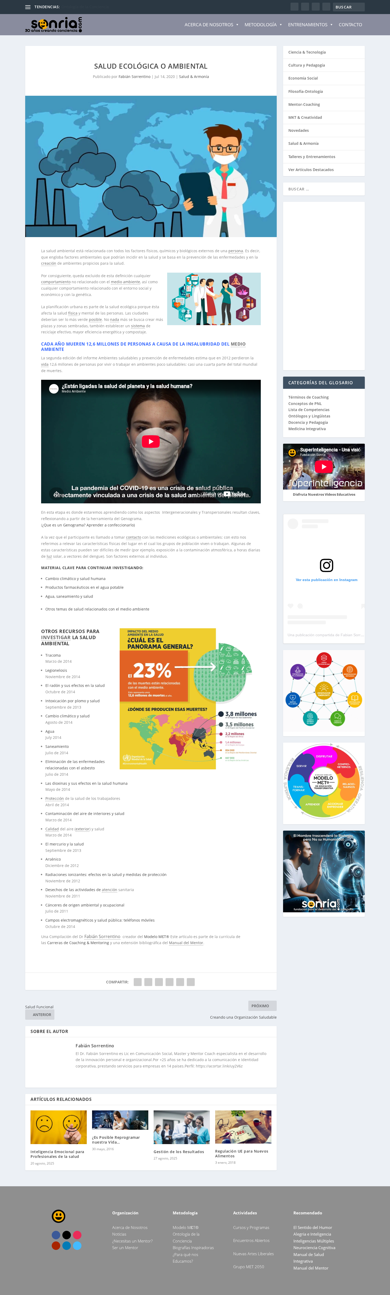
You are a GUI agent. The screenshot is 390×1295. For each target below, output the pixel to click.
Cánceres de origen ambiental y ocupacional (84, 905)
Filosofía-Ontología (305, 91)
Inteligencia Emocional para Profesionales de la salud (57, 1154)
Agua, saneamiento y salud (69, 596)
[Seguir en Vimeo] (77, 1245)
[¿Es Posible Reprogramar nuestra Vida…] (120, 1120)
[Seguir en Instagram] (77, 1235)
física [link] (72, 313)
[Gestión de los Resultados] (182, 1127)
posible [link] (95, 319)
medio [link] (238, 344)
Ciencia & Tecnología (307, 52)
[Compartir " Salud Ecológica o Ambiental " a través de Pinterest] (159, 982)
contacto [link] (133, 537)
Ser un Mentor (125, 1247)
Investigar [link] (56, 637)
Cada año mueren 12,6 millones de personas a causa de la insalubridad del (136, 344)
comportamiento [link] (56, 281)
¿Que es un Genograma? (63, 524)
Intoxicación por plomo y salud (72, 700)
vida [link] (45, 364)
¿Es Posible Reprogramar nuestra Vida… (116, 1140)
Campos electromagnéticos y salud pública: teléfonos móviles (100, 920)
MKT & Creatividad (305, 117)
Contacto (350, 24)
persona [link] (235, 250)
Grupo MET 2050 (248, 1266)
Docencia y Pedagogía (308, 422)
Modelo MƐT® (156, 936)
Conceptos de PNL (305, 403)
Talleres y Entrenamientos (311, 156)
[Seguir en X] (66, 1235)
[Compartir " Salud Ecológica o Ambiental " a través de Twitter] (148, 982)
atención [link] (109, 889)
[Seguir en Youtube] (56, 1245)
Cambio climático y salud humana (75, 578)
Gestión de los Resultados (179, 1151)
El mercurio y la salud (64, 844)
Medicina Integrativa (307, 428)
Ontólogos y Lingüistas (309, 415)
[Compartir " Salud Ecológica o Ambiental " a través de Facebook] (137, 982)
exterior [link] (82, 828)
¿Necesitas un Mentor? (132, 1241)
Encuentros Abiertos (251, 1240)
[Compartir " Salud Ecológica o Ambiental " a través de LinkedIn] (169, 982)
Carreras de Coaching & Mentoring (78, 942)
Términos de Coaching (308, 397)
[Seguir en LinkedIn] (66, 1245)
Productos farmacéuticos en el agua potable (84, 587)
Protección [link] (54, 798)
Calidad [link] (52, 828)
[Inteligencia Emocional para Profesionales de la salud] (59, 1127)
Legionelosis (56, 670)
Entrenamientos (307, 24)
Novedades (298, 130)
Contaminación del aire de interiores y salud (84, 813)
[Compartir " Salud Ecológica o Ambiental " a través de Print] (190, 982)
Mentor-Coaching (304, 104)
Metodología (261, 24)
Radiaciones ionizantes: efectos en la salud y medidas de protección (106, 874)
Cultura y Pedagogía (306, 65)
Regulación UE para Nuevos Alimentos (241, 1153)
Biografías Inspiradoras (193, 1247)
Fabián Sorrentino (134, 76)
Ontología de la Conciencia (85, 6)
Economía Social (303, 78)
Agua (49, 731)
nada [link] (114, 319)
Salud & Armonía (194, 76)
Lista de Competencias (309, 409)
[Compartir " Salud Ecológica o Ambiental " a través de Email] (180, 982)
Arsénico (53, 859)
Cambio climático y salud (67, 715)
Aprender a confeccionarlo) (110, 524)
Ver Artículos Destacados (311, 169)
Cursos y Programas (251, 1227)
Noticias (119, 1234)
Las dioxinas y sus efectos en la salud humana (86, 783)
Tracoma (53, 655)
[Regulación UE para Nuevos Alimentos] (243, 1127)
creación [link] (48, 263)
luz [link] (49, 556)
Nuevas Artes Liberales (253, 1253)
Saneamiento (57, 746)
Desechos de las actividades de (73, 889)
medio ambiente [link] (125, 281)
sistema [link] (138, 325)
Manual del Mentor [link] (186, 942)
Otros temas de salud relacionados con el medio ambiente (97, 609)
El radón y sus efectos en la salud (75, 685)
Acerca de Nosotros (209, 24)
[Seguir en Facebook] (56, 1235)
